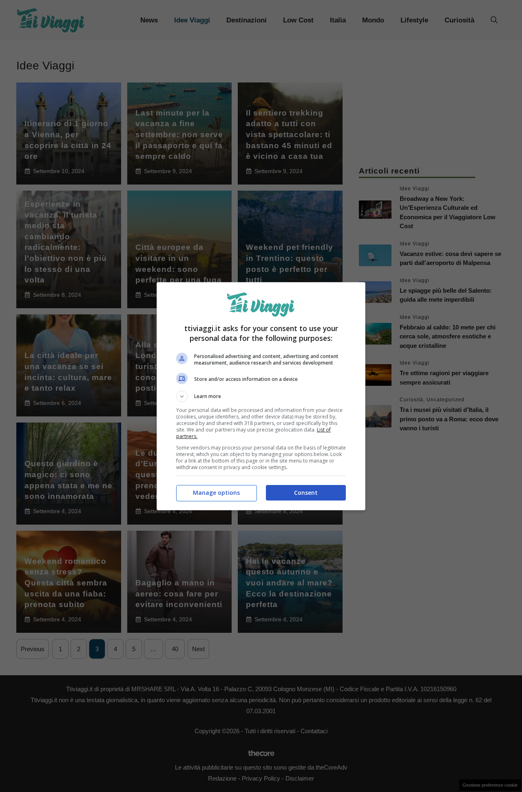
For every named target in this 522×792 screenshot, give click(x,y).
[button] (261, 396)
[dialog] (261, 396)
